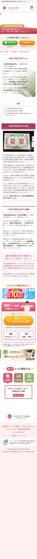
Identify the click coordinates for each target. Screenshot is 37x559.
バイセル (21, 435)
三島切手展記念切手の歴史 (14, 108)
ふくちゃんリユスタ (18, 432)
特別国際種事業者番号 (24, 429)
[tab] (18, 362)
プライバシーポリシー (28, 426)
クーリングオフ (11, 429)
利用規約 (17, 426)
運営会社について (7, 426)
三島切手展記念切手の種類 (14, 111)
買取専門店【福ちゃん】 (18, 451)
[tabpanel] (18, 391)
